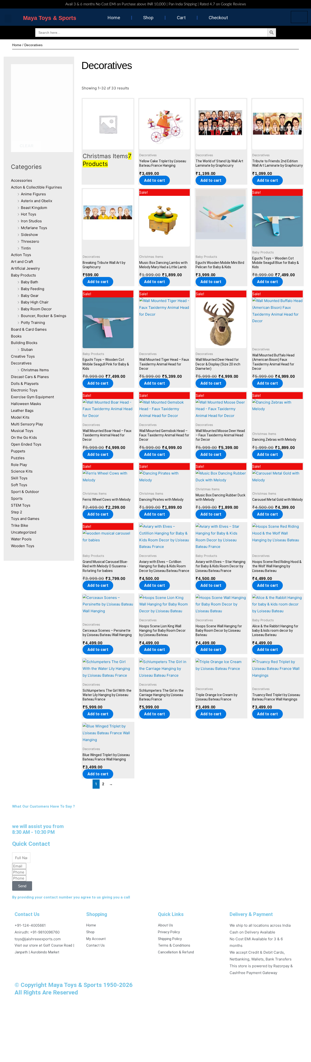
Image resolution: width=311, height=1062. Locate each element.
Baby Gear (30, 295)
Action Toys (21, 254)
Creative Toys (23, 356)
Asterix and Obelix (36, 201)
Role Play (19, 464)
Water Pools (21, 539)
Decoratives (21, 363)
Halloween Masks (26, 403)
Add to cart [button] (154, 180)
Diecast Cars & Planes (30, 376)
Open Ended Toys (26, 444)
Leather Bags (22, 410)
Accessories (21, 180)
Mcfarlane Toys (34, 227)
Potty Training (33, 322)
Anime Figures (33, 194)
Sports (17, 498)
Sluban (27, 349)
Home (113, 17)
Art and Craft (22, 261)
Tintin (26, 248)
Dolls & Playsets (25, 383)
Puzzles (18, 458)
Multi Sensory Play (27, 424)
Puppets (18, 451)
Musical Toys (22, 430)
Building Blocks (24, 342)
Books (16, 336)
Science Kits (22, 471)
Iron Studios (31, 221)
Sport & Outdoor (25, 491)
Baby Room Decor (36, 309)
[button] (8, 19)
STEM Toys (20, 505)
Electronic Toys (24, 390)
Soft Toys (19, 485)
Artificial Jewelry (25, 268)
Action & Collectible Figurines (36, 187)
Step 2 (16, 512)
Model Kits (20, 417)
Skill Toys (19, 478)
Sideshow (29, 234)
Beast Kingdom (34, 207)
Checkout (218, 17)
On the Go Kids (24, 437)
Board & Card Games (29, 329)
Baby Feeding (32, 288)
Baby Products (23, 275)
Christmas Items (35, 370)
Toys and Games (25, 518)
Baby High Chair (35, 302)
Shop (148, 17)
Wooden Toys (22, 546)
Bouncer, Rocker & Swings (43, 315)
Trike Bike (19, 525)
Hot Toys (28, 214)
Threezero (30, 241)
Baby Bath (29, 282)
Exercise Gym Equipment (32, 397)
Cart (181, 17)
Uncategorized (23, 532)
